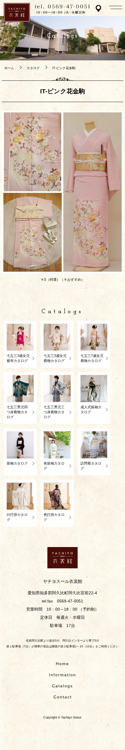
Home (62, 663)
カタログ (33, 68)
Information (62, 674)
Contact (62, 697)
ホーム (9, 68)
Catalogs (62, 686)
